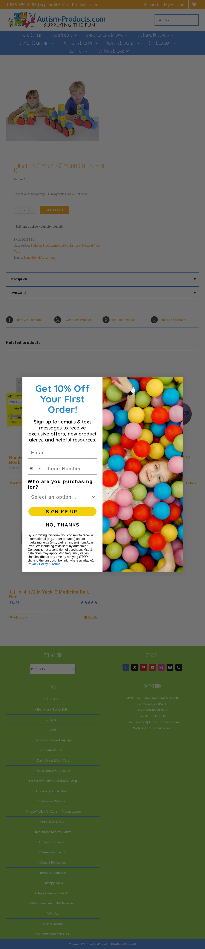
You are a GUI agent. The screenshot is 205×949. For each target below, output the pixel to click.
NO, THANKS (62, 525)
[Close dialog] (176, 383)
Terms (56, 564)
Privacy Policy (38, 564)
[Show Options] (93, 497)
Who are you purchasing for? (60, 484)
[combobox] (35, 468)
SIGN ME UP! (62, 512)
